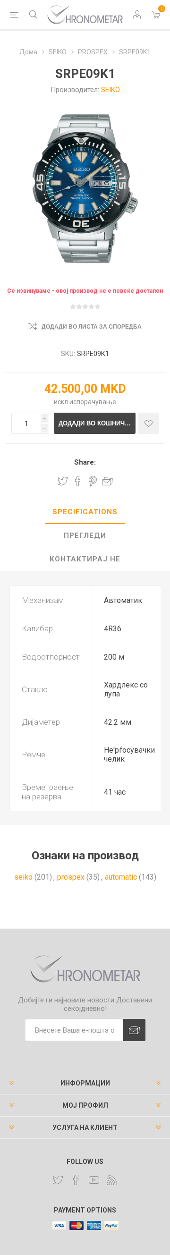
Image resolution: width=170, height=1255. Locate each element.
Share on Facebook (78, 481)
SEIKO (110, 89)
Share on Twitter (63, 481)
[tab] (85, 512)
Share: (85, 462)
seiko (23, 877)
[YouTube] (94, 1179)
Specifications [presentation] (85, 512)
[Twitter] (58, 1179)
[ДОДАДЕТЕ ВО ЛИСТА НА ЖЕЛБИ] (148, 423)
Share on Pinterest (93, 481)
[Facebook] (76, 1179)
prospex (71, 877)
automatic (121, 877)
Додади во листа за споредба (92, 326)
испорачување (92, 402)
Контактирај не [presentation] (85, 559)
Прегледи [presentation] (85, 535)
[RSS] (111, 1179)
